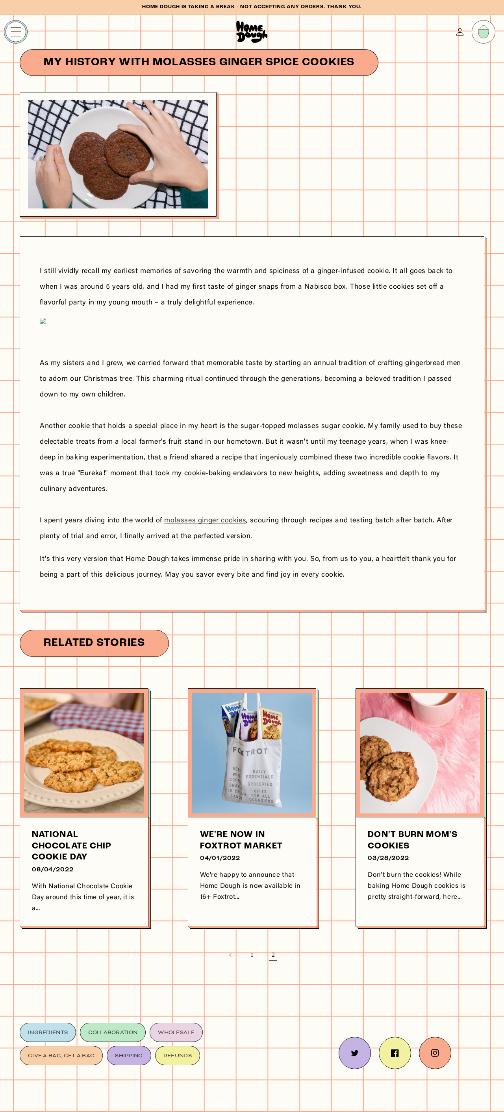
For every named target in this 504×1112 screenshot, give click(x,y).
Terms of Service (273, 1102)
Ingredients (48, 1032)
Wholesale (176, 1032)
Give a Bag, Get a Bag (61, 1055)
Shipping (129, 1055)
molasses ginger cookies (205, 520)
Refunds (177, 1055)
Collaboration (112, 1032)
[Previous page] (230, 955)
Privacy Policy (228, 1102)
